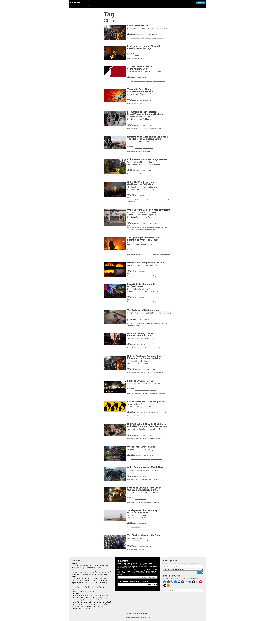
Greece (141, 323)
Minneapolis (167, 302)
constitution (156, 81)
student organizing (136, 549)
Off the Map (103, 583)
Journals (79, 572)
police (135, 200)
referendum (130, 201)
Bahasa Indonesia (89, 600)
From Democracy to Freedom (81, 578)
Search (98, 5)
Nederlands (92, 602)
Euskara (104, 600)
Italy (149, 323)
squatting (157, 227)
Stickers (91, 572)
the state (145, 393)
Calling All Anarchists (142, 369)
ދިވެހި (98, 606)
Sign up (200, 572)
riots (157, 200)
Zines (73, 572)
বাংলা (84, 604)
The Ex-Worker (77, 587)
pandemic (158, 323)
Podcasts (88, 5)
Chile (143, 38)
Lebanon (161, 393)
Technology (80, 568)
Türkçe (79, 602)
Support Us (200, 3)
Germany (133, 323)
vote (135, 201)
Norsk (81, 608)
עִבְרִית (99, 604)
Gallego (102, 606)
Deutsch (92, 595)
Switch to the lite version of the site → (137, 613)
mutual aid (166, 227)
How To (108, 565)
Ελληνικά (93, 598)
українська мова (77, 606)
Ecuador (150, 254)
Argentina (144, 254)
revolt (151, 128)
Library (77, 5)
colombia (155, 254)
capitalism (133, 416)
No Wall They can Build (90, 587)
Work (105, 578)
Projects (154, 369)
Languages (105, 5)
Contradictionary (97, 578)
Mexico (133, 325)
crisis (162, 323)
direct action (134, 151)
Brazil (128, 323)
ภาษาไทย (105, 604)
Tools (82, 5)
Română (79, 604)
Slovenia (145, 323)
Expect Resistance (78, 580)
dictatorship (149, 81)
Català (94, 606)
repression (130, 227)
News (137, 55)
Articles (74, 563)
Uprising (147, 38)
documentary (137, 38)
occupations (142, 229)
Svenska (89, 604)
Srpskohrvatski (101, 602)
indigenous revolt (150, 229)
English (74, 595)
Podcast (74, 585)
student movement (150, 200)
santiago (154, 38)
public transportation (164, 200)
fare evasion (160, 38)
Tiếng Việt (87, 606)
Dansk (95, 604)
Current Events (140, 100)
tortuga (140, 58)
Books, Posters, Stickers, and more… (84, 591)
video (132, 38)
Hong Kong (151, 393)
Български (75, 600)
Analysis (145, 34)
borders (140, 393)
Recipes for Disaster (91, 580)
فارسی (85, 602)
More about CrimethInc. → (148, 577)
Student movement (150, 348)
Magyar (74, 602)
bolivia (160, 254)
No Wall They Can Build (90, 583)
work (143, 416)
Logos (107, 572)
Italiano (85, 595)
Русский (81, 598)
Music (102, 572)
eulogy (135, 58)
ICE (136, 527)
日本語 (104, 598)
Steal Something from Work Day (96, 574)
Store (93, 5)
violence (142, 200)
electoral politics (138, 128)
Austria (129, 325)
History (154, 34)
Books (72, 5)
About (112, 5)
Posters (85, 572)
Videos (97, 572)
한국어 (74, 604)
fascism (133, 174)
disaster (153, 323)
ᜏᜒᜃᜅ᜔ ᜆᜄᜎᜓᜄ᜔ (88, 608)
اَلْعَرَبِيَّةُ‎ (109, 602)
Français (98, 595)
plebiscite (162, 81)
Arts (150, 34)
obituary (136, 103)
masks (166, 323)
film (150, 38)
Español (80, 595)
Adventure (138, 34)
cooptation (137, 81)
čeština (98, 600)
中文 (81, 600)
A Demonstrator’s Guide (93, 568)
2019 (165, 393)
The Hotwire (103, 587)
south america (166, 254)
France (137, 325)
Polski (87, 598)
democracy (143, 81)
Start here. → (152, 584)
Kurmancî (75, 608)
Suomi (99, 598)
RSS (78, 563)
